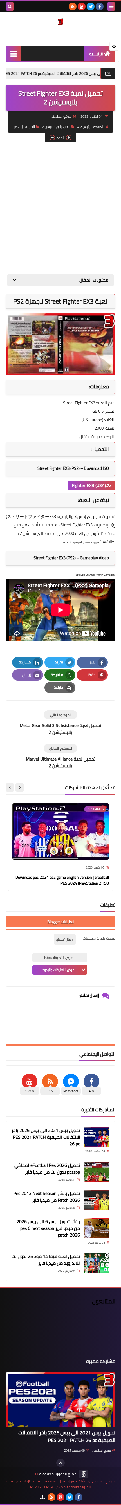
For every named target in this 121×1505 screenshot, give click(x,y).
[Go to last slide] (19, 787)
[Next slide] (10, 787)
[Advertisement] (60, 208)
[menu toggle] (111, 6)
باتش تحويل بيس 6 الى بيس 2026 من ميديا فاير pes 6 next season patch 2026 (48, 1228)
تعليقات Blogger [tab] (60, 921)
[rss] (73, 6)
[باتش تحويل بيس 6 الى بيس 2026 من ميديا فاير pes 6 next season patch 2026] (96, 1228)
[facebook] (100, 6)
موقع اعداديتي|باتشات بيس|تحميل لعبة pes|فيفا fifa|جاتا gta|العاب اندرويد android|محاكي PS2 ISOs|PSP (60, 1484)
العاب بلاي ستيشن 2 (56, 127)
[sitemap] (42, 1497)
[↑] (60, 1463)
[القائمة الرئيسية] (13, 53)
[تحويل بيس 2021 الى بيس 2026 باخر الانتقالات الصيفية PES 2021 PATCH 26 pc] (96, 1137)
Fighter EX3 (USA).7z (91, 485)
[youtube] (82, 6)
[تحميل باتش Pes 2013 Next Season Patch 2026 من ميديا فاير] (96, 1200)
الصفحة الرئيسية (92, 127)
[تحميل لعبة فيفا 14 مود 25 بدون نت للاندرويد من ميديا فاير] (96, 1263)
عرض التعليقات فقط (58, 957)
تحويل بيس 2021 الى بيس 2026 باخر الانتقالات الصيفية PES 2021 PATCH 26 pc (46, 1137)
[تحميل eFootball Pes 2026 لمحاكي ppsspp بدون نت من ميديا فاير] (96, 1172)
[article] (60, 723)
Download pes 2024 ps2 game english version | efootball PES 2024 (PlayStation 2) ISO (62, 880)
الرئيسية (96, 54)
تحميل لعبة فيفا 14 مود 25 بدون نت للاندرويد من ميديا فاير (46, 1259)
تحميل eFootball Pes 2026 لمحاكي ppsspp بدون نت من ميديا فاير (47, 1168)
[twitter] (91, 6)
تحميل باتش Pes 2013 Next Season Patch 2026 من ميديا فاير (47, 1196)
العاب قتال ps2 (24, 127)
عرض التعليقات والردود (58, 969)
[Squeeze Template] (83, 1474)
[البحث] (10, 6)
